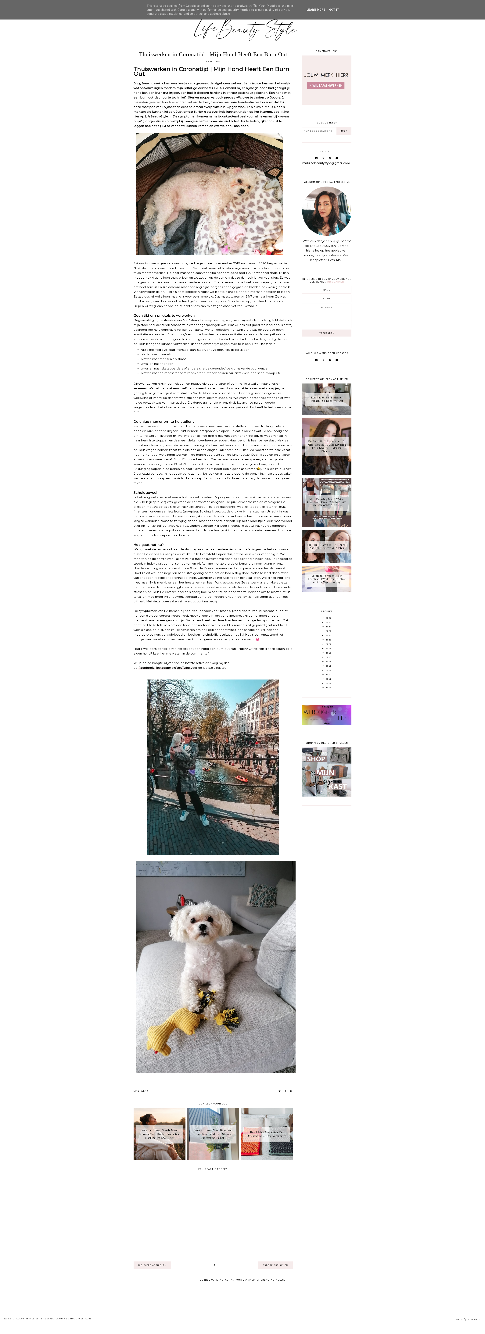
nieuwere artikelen (152, 1265)
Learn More (316, 9)
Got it (334, 9)
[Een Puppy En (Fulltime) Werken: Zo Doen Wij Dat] (326, 414)
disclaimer (335, 282)
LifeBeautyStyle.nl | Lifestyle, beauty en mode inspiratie (53, 1319)
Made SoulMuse (468, 1319)
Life (136, 1091)
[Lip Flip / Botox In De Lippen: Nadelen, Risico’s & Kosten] (326, 562)
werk (144, 1091)
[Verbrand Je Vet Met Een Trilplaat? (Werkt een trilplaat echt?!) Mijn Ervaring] (326, 591)
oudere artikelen (275, 1265)
